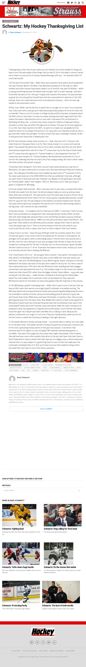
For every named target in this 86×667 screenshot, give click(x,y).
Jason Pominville (55, 368)
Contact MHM (70, 651)
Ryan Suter (45, 370)
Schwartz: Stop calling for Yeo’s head (60, 528)
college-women (47, 365)
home (45, 368)
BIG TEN (25, 365)
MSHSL (79, 368)
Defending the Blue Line (63, 365)
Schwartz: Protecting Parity (14, 605)
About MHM (43, 651)
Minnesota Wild (69, 368)
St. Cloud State (57, 370)
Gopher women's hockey (32, 368)
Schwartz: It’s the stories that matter (60, 567)
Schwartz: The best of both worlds (57, 605)
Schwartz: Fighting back (13, 528)
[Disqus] (46, 439)
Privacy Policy (16, 651)
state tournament (71, 370)
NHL (28, 370)
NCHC (23, 370)
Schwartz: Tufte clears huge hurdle (18, 567)
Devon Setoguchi (15, 368)
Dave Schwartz (16, 32)
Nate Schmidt (14, 370)
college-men (35, 365)
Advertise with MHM (56, 651)
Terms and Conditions (29, 651)
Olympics (35, 370)
